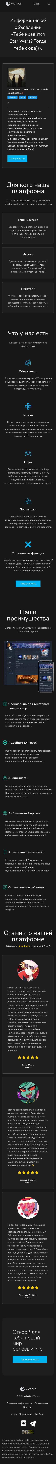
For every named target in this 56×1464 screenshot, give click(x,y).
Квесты (27, 1407)
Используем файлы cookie (16, 1440)
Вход (36, 3)
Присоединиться (30, 1359)
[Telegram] (33, 1424)
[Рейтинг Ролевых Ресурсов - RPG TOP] (28, 1433)
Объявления (41, 1403)
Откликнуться (17, 158)
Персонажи (25, 1414)
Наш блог (39, 1414)
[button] (49, 4)
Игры (14, 1414)
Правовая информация (19, 1403)
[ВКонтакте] (23, 1424)
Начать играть (28, 583)
